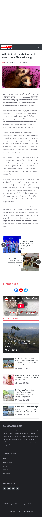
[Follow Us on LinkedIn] (17, 488)
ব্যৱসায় (5, 466)
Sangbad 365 (12, 62)
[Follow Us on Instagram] (13, 488)
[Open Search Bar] (28, 47)
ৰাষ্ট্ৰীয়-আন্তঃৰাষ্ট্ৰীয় (8, 462)
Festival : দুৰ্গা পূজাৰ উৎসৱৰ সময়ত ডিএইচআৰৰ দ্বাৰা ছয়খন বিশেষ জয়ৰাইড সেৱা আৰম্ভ (20, 343)
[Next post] (38, 262)
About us (12, 511)
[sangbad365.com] (6, 47)
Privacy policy (28, 511)
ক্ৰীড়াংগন (5, 470)
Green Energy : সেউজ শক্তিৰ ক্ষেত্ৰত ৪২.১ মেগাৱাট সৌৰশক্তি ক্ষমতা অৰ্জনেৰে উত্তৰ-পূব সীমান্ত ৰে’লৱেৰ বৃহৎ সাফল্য (26, 409)
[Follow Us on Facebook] (4, 488)
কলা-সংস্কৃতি (6, 474)
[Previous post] (3, 245)
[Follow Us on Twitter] (9, 488)
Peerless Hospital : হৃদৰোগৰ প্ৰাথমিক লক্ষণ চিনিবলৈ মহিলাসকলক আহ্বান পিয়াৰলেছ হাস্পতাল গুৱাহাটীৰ (27, 377)
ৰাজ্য (4, 458)
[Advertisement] (21, 22)
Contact (19, 511)
